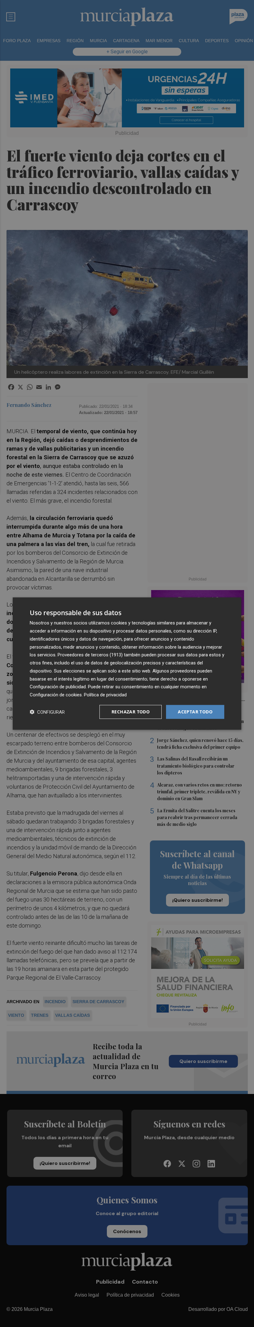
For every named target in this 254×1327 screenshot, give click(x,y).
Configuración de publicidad (58, 687)
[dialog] (127, 663)
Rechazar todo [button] (131, 712)
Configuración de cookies (56, 695)
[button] (47, 711)
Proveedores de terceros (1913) (90, 655)
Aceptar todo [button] (195, 712)
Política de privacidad (105, 695)
